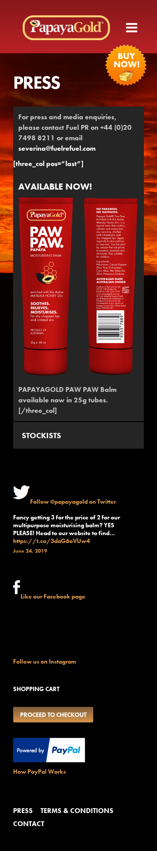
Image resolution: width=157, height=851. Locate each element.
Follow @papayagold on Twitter (73, 501)
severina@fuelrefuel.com (57, 148)
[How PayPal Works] (49, 760)
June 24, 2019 (30, 550)
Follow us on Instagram (44, 661)
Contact (28, 823)
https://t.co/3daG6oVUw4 (51, 541)
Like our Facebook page (52, 596)
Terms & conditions (77, 810)
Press (23, 810)
